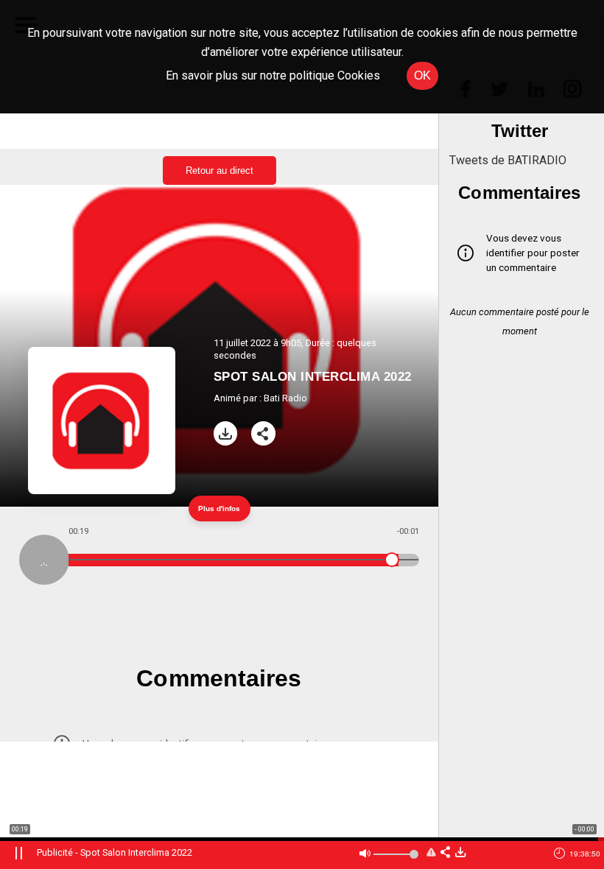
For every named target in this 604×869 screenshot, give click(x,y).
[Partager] (263, 433)
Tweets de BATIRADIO (507, 160)
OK (422, 75)
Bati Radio (285, 398)
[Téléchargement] (226, 433)
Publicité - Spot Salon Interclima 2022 (114, 852)
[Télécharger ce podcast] (460, 853)
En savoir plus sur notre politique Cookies (273, 75)
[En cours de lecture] (44, 560)
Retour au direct (219, 170)
